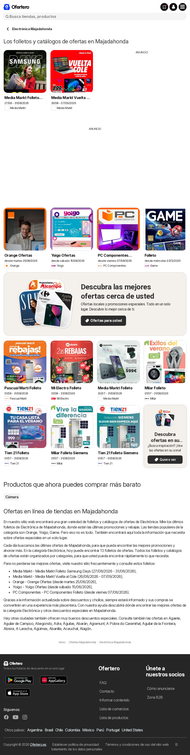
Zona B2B (155, 697)
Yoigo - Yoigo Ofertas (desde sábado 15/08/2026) (52, 587)
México (88, 730)
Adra (57, 623)
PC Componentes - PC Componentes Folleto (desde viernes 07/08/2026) (71, 592)
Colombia (72, 730)
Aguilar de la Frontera (158, 623)
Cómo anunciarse (160, 688)
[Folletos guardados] (164, 7)
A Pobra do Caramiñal (123, 623)
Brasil (49, 730)
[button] (173, 7)
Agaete (174, 618)
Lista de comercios (114, 709)
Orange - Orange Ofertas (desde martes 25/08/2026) (54, 581)
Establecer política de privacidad (75, 744)
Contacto (106, 691)
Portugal (112, 730)
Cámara (12, 497)
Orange (31, 532)
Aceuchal (70, 628)
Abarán (82, 623)
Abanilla (55, 628)
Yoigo (43, 532)
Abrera (8, 628)
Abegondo (43, 623)
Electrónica (149, 521)
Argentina (34, 730)
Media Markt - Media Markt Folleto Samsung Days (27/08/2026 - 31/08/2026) (74, 571)
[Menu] (183, 7)
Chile (59, 730)
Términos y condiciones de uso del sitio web (137, 744)
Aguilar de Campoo (18, 623)
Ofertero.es (38, 744)
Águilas (68, 623)
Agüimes (40, 628)
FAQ (102, 682)
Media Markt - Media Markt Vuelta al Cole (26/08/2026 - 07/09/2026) (67, 576)
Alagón (85, 628)
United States (132, 730)
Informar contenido (114, 700)
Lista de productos (113, 717)
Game (54, 532)
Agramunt (97, 623)
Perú (100, 730)
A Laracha (24, 628)
